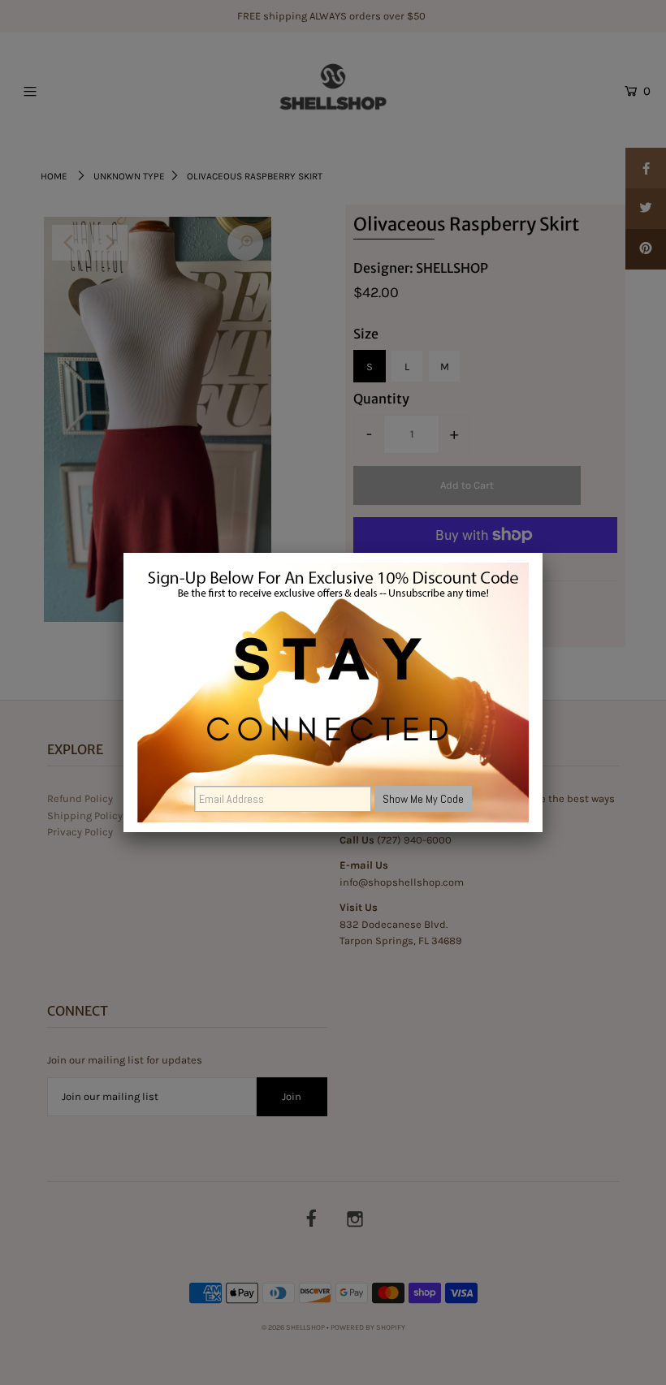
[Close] (542, 552)
